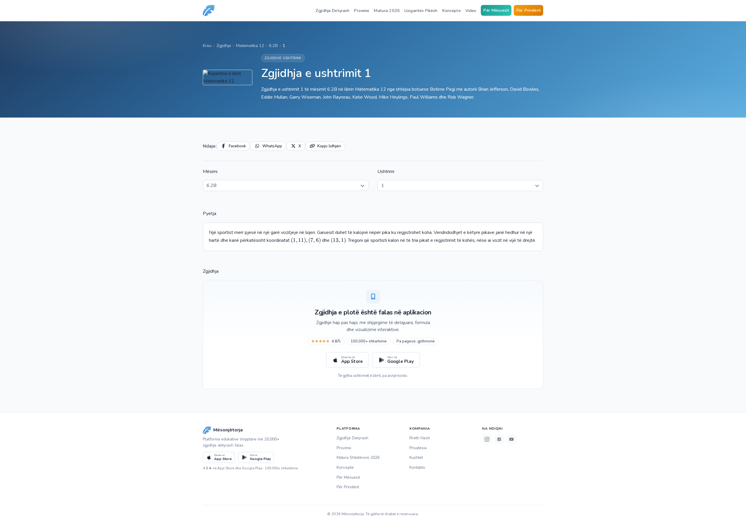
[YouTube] (511, 439)
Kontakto (417, 467)
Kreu (207, 45)
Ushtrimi (385, 171)
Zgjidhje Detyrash (332, 10)
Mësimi (210, 171)
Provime (361, 10)
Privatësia (418, 448)
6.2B (273, 45)
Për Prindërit (528, 10)
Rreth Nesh (419, 438)
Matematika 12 (250, 45)
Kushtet (416, 457)
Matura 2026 (387, 10)
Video (470, 10)
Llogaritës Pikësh (420, 10)
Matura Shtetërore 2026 (358, 457)
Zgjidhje (224, 45)
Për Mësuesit (496, 10)
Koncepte (451, 10)
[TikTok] (499, 439)
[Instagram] (487, 439)
